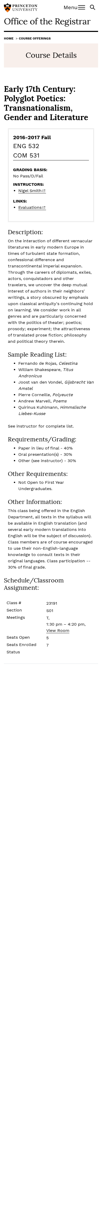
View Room (57, 630)
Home (9, 38)
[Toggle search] (93, 7)
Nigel (30, 190)
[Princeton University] (20, 8)
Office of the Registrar (47, 21)
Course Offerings (35, 38)
